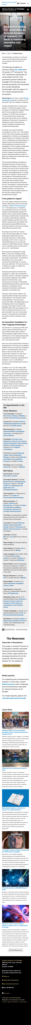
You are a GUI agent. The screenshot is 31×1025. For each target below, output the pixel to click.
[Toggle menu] (28, 10)
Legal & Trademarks (12, 1002)
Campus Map (23, 1002)
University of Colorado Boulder (11, 998)
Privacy (4, 1002)
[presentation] (15, 720)
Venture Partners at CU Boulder (13, 9)
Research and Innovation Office (9, 10)
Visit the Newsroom (15, 950)
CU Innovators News (9, 629)
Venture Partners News (21, 629)
